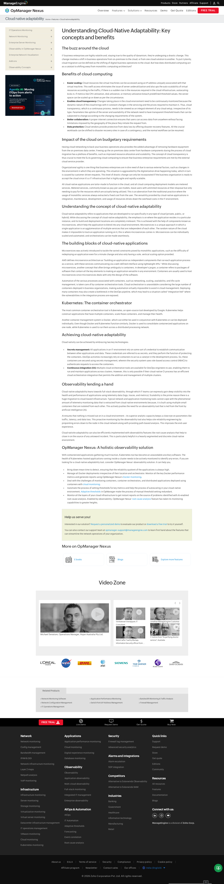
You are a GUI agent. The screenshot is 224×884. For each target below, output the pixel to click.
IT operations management (34, 828)
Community (158, 769)
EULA (70, 862)
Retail (111, 829)
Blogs (155, 800)
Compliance (124, 862)
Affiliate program (70, 868)
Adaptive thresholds (91, 491)
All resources (158, 784)
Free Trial (208, 10)
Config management (31, 747)
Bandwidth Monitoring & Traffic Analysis (156, 699)
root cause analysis (141, 499)
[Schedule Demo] (218, 868)
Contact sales (110, 868)
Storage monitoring (30, 806)
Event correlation (72, 837)
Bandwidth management (33, 753)
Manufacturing (115, 824)
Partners (183, 3)
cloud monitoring (91, 484)
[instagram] (161, 815)
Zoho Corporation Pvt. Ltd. (106, 876)
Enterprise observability (76, 800)
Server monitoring (29, 800)
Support (156, 741)
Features (55, 19)
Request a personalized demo (105, 524)
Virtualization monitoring (33, 811)
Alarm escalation (116, 761)
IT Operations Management (53, 707)
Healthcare (113, 812)
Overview (103, 10)
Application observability (76, 778)
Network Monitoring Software (54, 699)
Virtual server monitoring (33, 817)
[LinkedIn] (154, 815)
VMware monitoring (30, 834)
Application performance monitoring (82, 741)
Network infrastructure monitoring (37, 764)
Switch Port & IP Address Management (107, 703)
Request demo (159, 747)
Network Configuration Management (57, 703)
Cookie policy (165, 862)
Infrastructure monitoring (33, 795)
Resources (151, 10)
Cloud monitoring (29, 839)
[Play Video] (74, 618)
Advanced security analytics (122, 747)
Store (175, 3)
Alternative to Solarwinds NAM (123, 787)
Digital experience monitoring (79, 753)
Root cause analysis (74, 843)
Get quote (157, 758)
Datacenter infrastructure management (40, 823)
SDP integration (116, 767)
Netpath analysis (29, 775)
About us (56, 862)
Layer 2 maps (27, 769)
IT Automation (71, 820)
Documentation (160, 795)
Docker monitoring (132, 477)
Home (47, 19)
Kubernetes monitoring (32, 845)
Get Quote (177, 10)
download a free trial (157, 524)
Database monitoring (74, 758)
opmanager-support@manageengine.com (126, 530)
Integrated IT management (77, 795)
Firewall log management (121, 741)
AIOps (67, 815)
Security (107, 862)
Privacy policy (144, 862)
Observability (71, 773)
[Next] (180, 603)
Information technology (120, 818)
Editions (191, 10)
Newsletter (91, 868)
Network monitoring (30, 741)
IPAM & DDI (26, 758)
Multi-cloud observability (76, 784)
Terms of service (87, 862)
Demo (164, 10)
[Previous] (175, 603)
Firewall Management (149, 703)
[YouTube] (168, 815)
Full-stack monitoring (75, 789)
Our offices (130, 868)
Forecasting (70, 831)
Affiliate (194, 3)
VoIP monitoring (28, 780)
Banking (112, 801)
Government (114, 807)
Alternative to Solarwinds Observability (127, 781)
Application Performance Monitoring (106, 699)
